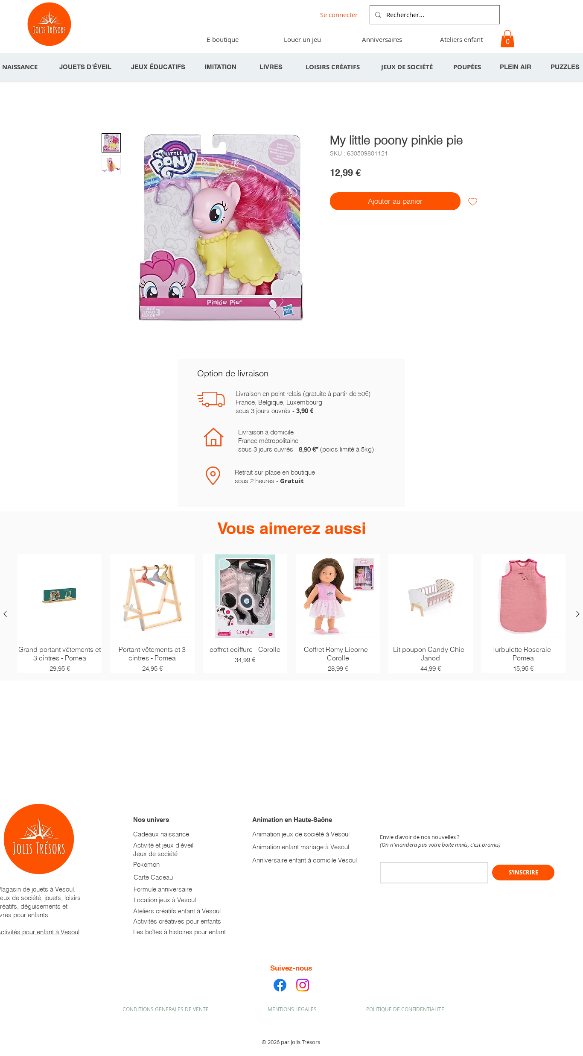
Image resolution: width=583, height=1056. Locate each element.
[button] (381, 39)
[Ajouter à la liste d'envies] (473, 201)
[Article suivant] (578, 614)
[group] (291, 614)
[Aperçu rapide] (59, 596)
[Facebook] (280, 985)
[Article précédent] (5, 614)
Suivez (281, 968)
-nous (302, 968)
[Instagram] (302, 985)
